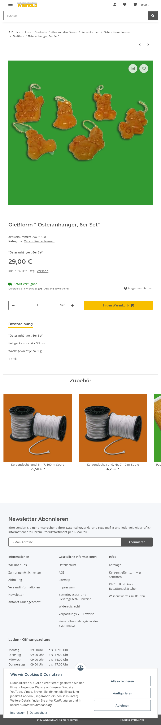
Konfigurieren (122, 693)
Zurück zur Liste (21, 32)
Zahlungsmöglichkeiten (24, 572)
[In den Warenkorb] (11, 58)
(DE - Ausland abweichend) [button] (53, 288)
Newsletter (16, 595)
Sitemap (64, 580)
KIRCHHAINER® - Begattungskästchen (123, 586)
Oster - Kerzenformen (39, 241)
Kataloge (115, 565)
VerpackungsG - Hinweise (76, 614)
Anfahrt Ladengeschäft (24, 602)
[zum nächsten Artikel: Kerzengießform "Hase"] (148, 44)
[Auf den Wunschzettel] (143, 68)
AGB (62, 572)
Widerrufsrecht (69, 606)
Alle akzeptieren (122, 681)
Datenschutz (38, 712)
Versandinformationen (24, 587)
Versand (42, 271)
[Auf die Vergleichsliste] (133, 68)
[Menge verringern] (13, 305)
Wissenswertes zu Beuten (127, 596)
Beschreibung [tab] (20, 324)
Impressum (17, 712)
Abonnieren (137, 542)
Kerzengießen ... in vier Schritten (125, 574)
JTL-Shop (139, 719)
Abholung (15, 580)
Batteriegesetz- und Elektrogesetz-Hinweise (75, 597)
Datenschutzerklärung (81, 528)
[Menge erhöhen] (72, 305)
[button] (115, 4)
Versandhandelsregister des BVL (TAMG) (78, 623)
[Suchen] (153, 15)
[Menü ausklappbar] (10, 2)
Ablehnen (122, 705)
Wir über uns (17, 565)
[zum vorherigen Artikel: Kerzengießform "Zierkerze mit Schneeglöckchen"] (139, 44)
